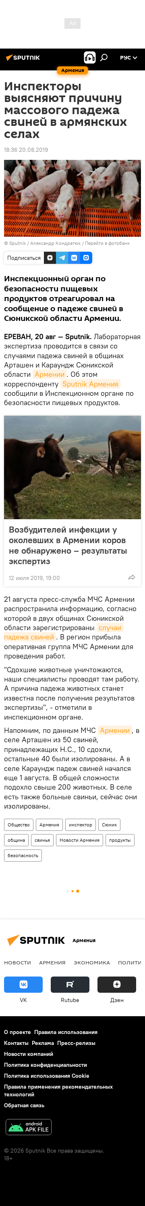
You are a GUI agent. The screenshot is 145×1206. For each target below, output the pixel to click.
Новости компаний (28, 1053)
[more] (132, 577)
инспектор (80, 825)
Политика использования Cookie (46, 1075)
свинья (42, 840)
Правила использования (65, 1032)
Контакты (16, 1043)
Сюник (109, 825)
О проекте (17, 1032)
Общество (19, 825)
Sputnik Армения (90, 384)
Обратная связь (24, 1105)
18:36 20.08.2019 (26, 149)
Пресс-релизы (76, 1043)
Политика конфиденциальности (45, 1064)
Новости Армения (79, 840)
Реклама (43, 1043)
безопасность (23, 855)
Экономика (92, 962)
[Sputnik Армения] (24, 60)
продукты (120, 840)
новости (17, 962)
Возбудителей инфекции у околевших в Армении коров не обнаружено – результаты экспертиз (68, 545)
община (16, 840)
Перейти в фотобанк (107, 243)
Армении (49, 374)
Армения (49, 825)
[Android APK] (28, 1128)
